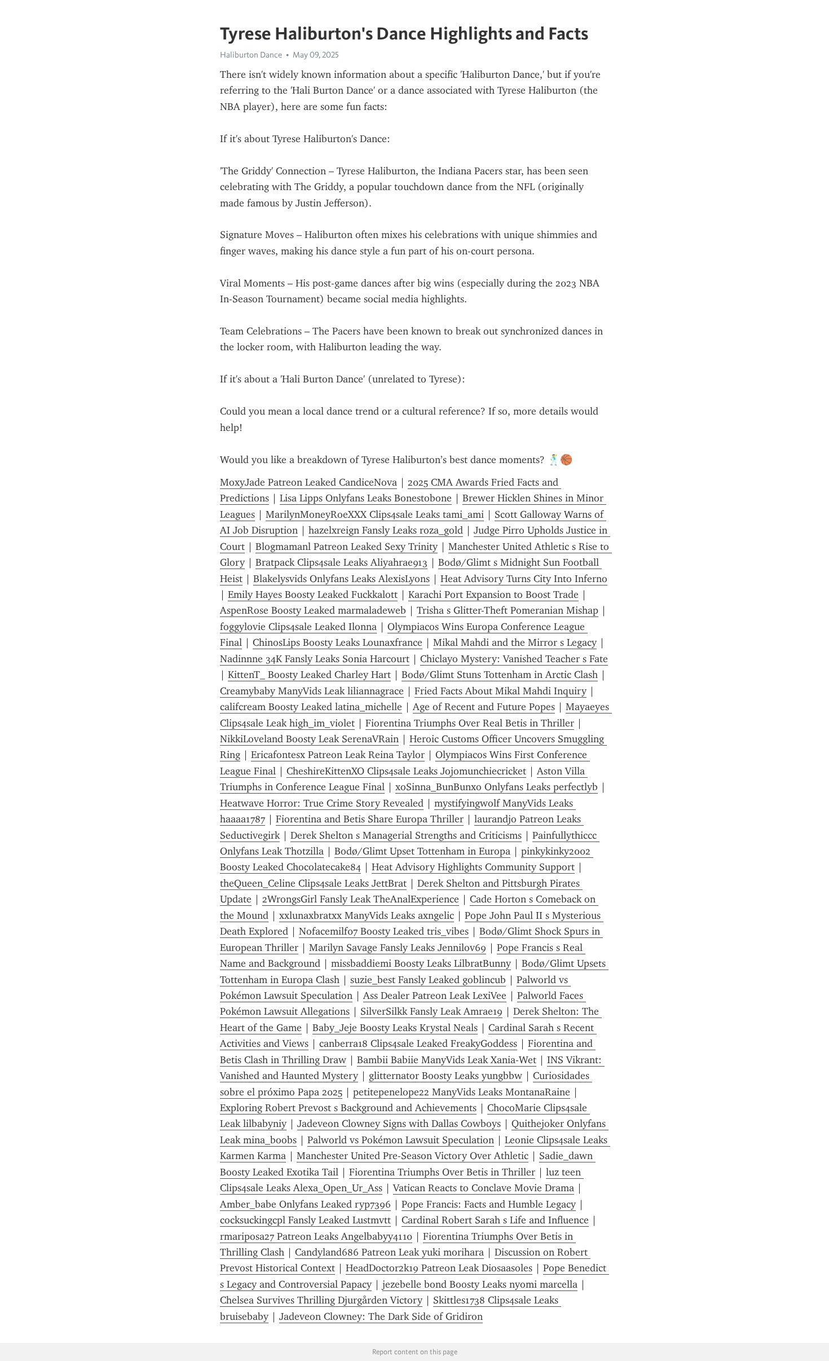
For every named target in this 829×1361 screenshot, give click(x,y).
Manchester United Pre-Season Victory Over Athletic (412, 1155)
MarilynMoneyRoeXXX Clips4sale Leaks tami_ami (375, 514)
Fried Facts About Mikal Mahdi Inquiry (500, 691)
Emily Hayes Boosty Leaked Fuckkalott (313, 594)
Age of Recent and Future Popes (484, 707)
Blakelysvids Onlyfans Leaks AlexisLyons (341, 578)
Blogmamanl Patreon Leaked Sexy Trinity (346, 546)
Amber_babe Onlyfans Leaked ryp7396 (305, 1204)
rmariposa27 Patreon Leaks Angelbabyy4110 (316, 1236)
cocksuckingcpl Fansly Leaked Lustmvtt (305, 1220)
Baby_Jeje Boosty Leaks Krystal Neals (395, 1027)
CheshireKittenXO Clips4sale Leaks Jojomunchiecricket (406, 771)
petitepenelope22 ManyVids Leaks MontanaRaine (461, 1092)
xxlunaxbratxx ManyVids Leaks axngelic (366, 915)
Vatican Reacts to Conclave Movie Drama (483, 1188)
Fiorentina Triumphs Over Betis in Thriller (442, 1172)
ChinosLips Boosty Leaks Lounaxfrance (337, 642)
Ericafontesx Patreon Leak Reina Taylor (338, 754)
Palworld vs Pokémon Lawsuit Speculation (400, 1140)
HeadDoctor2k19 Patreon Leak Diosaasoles (439, 1268)
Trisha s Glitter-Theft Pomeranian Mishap (507, 610)
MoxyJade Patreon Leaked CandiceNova (308, 482)
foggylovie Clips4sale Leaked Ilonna (298, 626)
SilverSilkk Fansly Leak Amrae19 (431, 1011)
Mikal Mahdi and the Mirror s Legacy (515, 642)
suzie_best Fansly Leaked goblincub (428, 980)
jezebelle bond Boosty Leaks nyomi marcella (479, 1284)
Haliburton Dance (251, 55)
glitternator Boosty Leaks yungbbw (445, 1075)
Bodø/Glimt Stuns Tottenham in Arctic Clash (500, 674)
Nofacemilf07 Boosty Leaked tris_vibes (384, 931)
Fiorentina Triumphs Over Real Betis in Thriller (469, 723)
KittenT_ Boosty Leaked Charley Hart (309, 674)
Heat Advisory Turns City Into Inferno (523, 578)
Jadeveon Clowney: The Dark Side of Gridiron (381, 1316)
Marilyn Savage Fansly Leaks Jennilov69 (397, 947)
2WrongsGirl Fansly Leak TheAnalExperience (360, 899)
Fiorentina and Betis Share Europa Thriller (370, 819)
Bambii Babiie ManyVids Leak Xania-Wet (446, 1060)
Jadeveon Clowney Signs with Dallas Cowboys (399, 1123)
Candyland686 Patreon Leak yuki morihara (389, 1252)
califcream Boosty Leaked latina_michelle (311, 707)
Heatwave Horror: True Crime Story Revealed (322, 803)
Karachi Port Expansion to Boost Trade (493, 594)
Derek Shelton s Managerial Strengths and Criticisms (406, 835)
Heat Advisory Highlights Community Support (473, 867)
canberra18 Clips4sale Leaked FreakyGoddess (418, 1043)
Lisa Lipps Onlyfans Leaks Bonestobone (366, 498)
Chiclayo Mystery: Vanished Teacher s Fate (514, 659)
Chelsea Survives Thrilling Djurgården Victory (321, 1300)
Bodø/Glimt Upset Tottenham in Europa (422, 851)
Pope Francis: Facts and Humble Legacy (489, 1204)
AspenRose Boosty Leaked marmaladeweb (313, 610)
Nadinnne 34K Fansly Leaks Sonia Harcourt (314, 659)
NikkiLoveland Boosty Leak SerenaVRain (309, 739)
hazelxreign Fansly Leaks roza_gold (385, 530)
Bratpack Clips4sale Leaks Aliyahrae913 (341, 562)
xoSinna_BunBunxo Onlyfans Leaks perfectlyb (496, 787)
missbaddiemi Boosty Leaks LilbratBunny (421, 963)
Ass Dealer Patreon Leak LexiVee (434, 995)
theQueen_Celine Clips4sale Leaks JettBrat (313, 883)
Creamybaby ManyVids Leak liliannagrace (312, 691)
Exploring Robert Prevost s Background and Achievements (348, 1108)
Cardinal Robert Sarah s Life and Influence (495, 1220)
